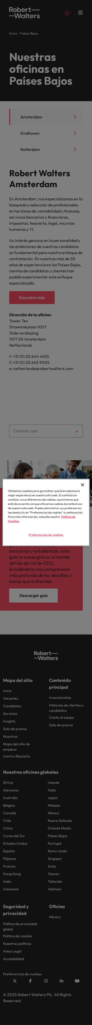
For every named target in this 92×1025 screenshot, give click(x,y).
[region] (46, 512)
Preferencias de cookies (46, 534)
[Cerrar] (82, 484)
